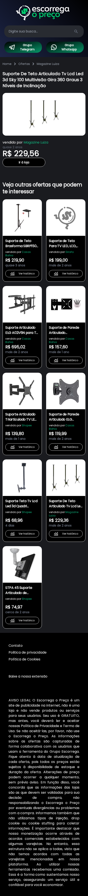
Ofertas (24, 64)
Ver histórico (27, 273)
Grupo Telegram (27, 47)
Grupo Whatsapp (69, 47)
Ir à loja (24, 162)
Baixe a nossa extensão (28, 676)
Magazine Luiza (48, 64)
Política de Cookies (24, 659)
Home (7, 64)
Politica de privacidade (28, 652)
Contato (16, 645)
